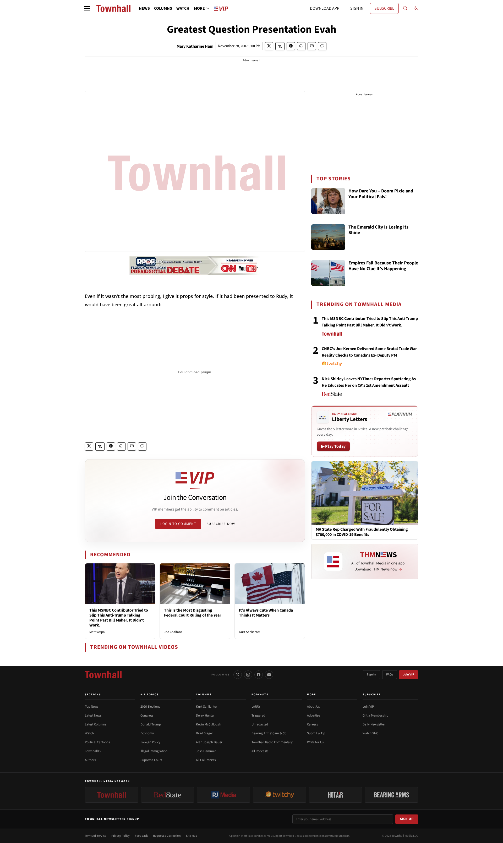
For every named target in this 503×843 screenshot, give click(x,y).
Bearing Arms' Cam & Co (269, 733)
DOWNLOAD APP (324, 8)
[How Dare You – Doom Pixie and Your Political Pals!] (328, 201)
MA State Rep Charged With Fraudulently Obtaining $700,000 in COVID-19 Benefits (362, 532)
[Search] (405, 8)
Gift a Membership (375, 715)
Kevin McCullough (208, 724)
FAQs (389, 674)
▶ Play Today (333, 446)
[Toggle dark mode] (416, 8)
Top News (91, 706)
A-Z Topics (149, 694)
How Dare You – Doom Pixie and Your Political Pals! (380, 194)
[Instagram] (248, 674)
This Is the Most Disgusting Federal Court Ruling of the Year (192, 612)
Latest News (93, 715)
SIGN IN (356, 8)
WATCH (182, 8)
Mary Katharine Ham (195, 46)
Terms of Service (95, 836)
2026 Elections (150, 706)
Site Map (191, 836)
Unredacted (260, 724)
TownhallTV (93, 751)
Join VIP (408, 674)
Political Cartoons (97, 742)
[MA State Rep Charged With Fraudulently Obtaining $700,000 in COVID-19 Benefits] (364, 493)
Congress (146, 715)
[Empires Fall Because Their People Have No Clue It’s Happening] (328, 273)
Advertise (313, 715)
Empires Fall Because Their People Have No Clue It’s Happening (383, 266)
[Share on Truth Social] (280, 46)
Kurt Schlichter (249, 632)
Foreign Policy (150, 742)
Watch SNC (370, 733)
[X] (237, 674)
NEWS (144, 8)
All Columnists (206, 760)
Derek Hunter (205, 715)
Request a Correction (167, 836)
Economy (147, 733)
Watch (89, 733)
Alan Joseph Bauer (209, 742)
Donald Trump (150, 724)
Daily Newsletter (374, 724)
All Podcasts (260, 751)
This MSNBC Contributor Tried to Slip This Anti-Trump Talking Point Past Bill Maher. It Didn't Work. (118, 617)
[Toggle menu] (87, 8)
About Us (313, 706)
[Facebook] (258, 674)
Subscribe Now (221, 524)
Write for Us (315, 742)
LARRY (256, 706)
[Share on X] (269, 46)
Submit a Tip (316, 733)
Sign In (371, 674)
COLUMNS (163, 8)
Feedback (141, 836)
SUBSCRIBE (384, 8)
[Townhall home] (103, 674)
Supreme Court (151, 760)
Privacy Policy (120, 836)
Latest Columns (95, 724)
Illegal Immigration (153, 751)
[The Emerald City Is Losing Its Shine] (328, 237)
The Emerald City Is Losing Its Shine (378, 230)
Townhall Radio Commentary (272, 742)
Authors (90, 760)
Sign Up (407, 819)
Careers (312, 724)
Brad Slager (204, 733)
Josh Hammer (206, 751)
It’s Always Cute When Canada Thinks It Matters (266, 612)
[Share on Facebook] (291, 46)
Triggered (258, 715)
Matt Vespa (97, 632)
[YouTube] (269, 674)
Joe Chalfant (173, 632)
